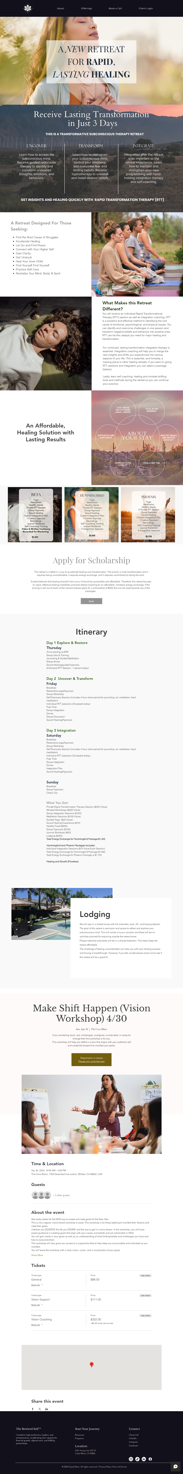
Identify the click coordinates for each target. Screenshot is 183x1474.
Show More (37, 1255)
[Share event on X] (39, 1409)
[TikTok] (137, 1459)
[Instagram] (131, 1459)
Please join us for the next (91, 1061)
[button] (61, 8)
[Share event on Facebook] (32, 1409)
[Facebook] (150, 1459)
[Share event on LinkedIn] (46, 1409)
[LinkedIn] (144, 1459)
